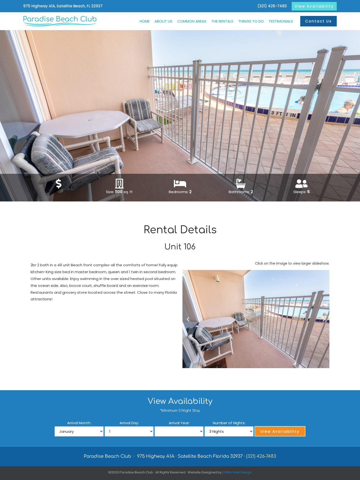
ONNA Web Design (237, 472)
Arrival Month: (79, 422)
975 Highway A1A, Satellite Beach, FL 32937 (63, 6)
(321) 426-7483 (272, 6)
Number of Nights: (229, 422)
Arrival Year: (179, 422)
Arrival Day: (129, 422)
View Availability (280, 431)
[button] (314, 6)
